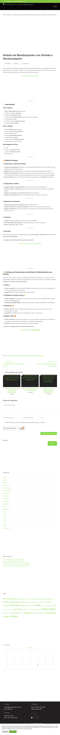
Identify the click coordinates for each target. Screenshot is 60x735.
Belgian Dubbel (8, 602)
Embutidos (5, 504)
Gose (46, 605)
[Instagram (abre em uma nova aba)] (56, 1)
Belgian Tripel (9, 355)
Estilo (37, 605)
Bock (48, 602)
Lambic (29, 609)
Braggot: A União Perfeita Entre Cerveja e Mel (13, 561)
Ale (4, 599)
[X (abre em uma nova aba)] (54, 1)
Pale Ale (38, 609)
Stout (40, 613)
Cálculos (5, 482)
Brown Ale (7, 605)
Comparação (6, 498)
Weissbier (41, 355)
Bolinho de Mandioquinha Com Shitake (26, 355)
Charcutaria (5, 496)
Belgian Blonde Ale (50, 599)
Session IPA (34, 613)
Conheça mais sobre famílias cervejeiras (30, 243)
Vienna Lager (50, 613)
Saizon (37, 355)
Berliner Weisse (28, 602)
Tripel (43, 613)
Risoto (4, 522)
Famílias (42, 605)
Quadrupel (10, 613)
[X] (32, 713)
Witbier (14, 616)
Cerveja (15, 605)
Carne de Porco (6, 493)
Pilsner (52, 609)
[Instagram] (36, 713)
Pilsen (45, 609)
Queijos (4, 517)
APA (36, 599)
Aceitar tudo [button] (13, 731)
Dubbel (29, 605)
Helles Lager (5, 609)
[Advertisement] (30, 88)
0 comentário (25, 63)
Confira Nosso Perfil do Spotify (30, 75)
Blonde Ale (14, 355)
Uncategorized (6, 528)
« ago (4, 670)
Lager (25, 609)
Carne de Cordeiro (7, 488)
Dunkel (32, 605)
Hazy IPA (49, 605)
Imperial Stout (11, 609)
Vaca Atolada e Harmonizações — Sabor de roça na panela (16, 562)
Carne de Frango (7, 490)
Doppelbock (23, 605)
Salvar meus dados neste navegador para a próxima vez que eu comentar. (25, 422)
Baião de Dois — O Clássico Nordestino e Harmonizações (16, 566)
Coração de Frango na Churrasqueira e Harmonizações (48, 390)
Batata (4, 480)
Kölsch (20, 609)
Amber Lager (20, 599)
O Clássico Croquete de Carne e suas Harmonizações (11, 390)
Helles (54, 605)
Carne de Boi (6, 485)
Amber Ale (11, 599)
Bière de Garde (35, 602)
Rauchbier (16, 613)
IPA (15, 609)
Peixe (4, 514)
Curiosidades (6, 501)
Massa (4, 512)
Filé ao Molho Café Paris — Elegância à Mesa (13, 559)
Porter (5, 613)
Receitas (16, 63)
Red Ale (22, 613)
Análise (5, 477)
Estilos (4, 506)
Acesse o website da (30, 330)
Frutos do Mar (6, 509)
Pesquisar (5, 440)
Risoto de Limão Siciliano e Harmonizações (30, 389)
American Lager (28, 599)
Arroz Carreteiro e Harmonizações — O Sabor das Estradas (16, 564)
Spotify (4, 525)
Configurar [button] (5, 731)
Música (33, 609)
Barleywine (42, 599)
